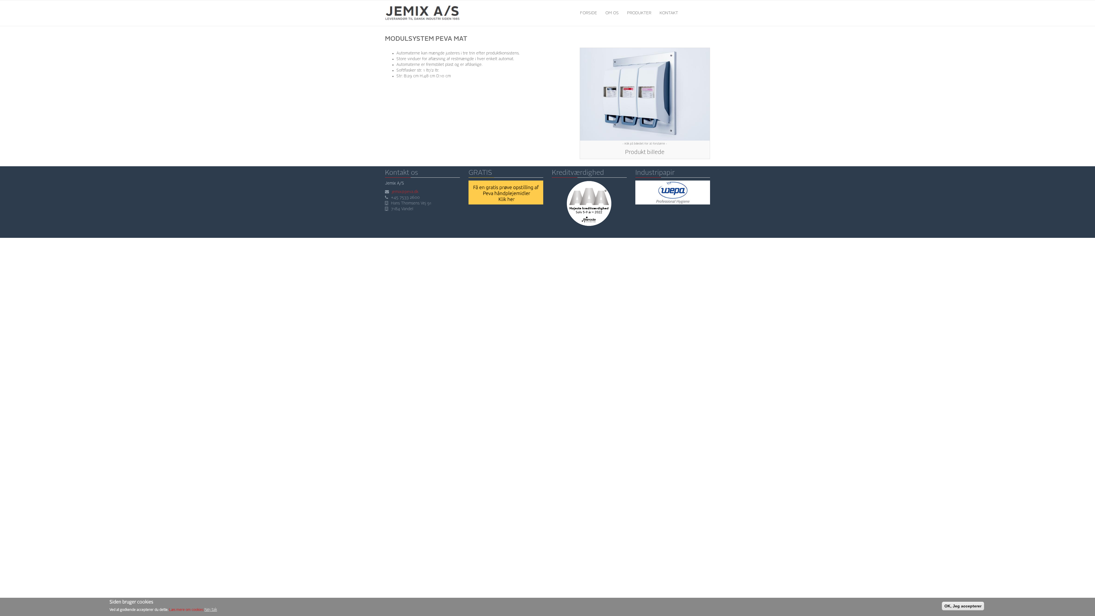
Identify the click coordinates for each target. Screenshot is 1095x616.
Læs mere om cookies (186, 610)
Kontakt (669, 13)
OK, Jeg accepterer (963, 606)
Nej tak (210, 610)
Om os (612, 13)
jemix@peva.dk (405, 192)
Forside (588, 13)
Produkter (639, 13)
